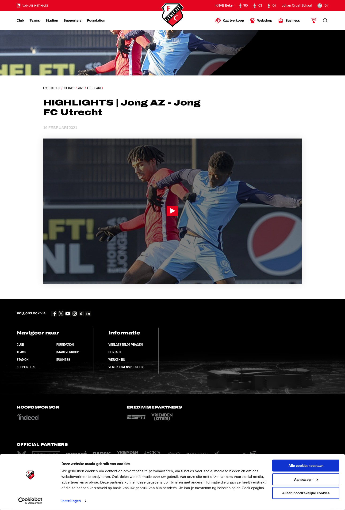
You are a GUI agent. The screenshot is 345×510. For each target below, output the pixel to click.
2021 (81, 88)
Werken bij (116, 359)
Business (63, 359)
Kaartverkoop (67, 352)
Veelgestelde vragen (125, 344)
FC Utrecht (51, 88)
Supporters (26, 367)
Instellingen (71, 501)
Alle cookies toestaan (305, 466)
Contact (114, 352)
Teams (21, 352)
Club (20, 344)
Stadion (22, 359)
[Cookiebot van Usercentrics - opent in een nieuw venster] (30, 500)
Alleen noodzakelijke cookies (306, 493)
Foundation (65, 344)
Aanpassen (303, 479)
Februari (94, 88)
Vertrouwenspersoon (125, 367)
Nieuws (69, 88)
